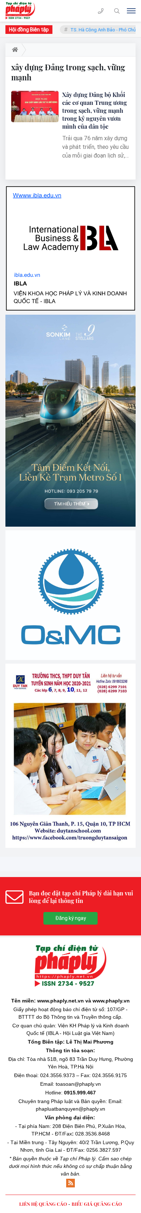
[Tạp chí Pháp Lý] (22, 11)
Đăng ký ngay (70, 918)
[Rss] (70, 1183)
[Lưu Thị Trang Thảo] (70, 755)
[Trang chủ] (13, 49)
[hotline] (100, 11)
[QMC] (70, 595)
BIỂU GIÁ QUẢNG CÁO (97, 1204)
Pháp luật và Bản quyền (78, 1101)
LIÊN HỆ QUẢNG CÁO (43, 1204)
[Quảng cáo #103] (70, 421)
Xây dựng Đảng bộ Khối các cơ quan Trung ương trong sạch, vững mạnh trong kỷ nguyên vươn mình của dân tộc (94, 110)
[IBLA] (70, 248)
